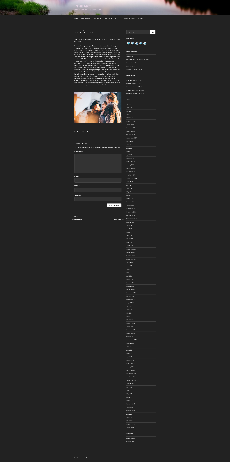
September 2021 (131, 299)
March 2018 (129, 421)
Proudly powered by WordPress (83, 458)
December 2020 (131, 330)
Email (77, 186)
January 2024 (130, 205)
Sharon (93, 30)
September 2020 (131, 340)
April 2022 (129, 276)
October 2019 (130, 377)
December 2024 (131, 168)
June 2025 (129, 148)
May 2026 (129, 111)
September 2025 (131, 138)
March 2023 (130, 239)
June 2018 (129, 414)
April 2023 (129, 235)
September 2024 (131, 178)
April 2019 (129, 397)
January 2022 (130, 286)
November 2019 (131, 373)
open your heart (129, 18)
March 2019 (129, 400)
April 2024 (129, 195)
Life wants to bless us (133, 63)
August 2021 (130, 303)
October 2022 (130, 256)
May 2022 (129, 272)
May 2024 (129, 192)
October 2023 (130, 215)
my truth (118, 18)
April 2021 (129, 316)
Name (77, 176)
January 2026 (130, 124)
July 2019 (129, 387)
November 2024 (131, 171)
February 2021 (130, 323)
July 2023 (129, 225)
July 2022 (129, 266)
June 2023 (129, 229)
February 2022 (130, 283)
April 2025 (129, 155)
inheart (82, 6)
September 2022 (131, 259)
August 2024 (130, 182)
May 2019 (129, 394)
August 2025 (130, 141)
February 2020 (130, 363)
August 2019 (130, 383)
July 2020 (129, 346)
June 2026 (129, 107)
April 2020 (129, 357)
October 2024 (130, 175)
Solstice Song (130, 66)
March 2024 (130, 198)
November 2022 (131, 252)
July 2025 (129, 145)
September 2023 (131, 219)
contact (140, 18)
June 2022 (129, 269)
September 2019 (131, 380)
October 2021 (130, 296)
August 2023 (130, 222)
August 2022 (130, 262)
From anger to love (138, 93)
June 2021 (129, 309)
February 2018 (130, 424)
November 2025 (131, 131)
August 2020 (130, 343)
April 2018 (129, 417)
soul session (98, 18)
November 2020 (131, 333)
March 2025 (130, 158)
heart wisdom (85, 18)
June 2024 (129, 188)
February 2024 (130, 202)
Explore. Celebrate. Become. (135, 69)
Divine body (129, 56)
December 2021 (131, 289)
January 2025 (130, 165)
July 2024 (129, 185)
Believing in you (137, 80)
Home (76, 18)
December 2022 (131, 249)
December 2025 (131, 128)
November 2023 (131, 212)
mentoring (108, 18)
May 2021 (129, 313)
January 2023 (130, 245)
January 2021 (130, 326)
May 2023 (129, 232)
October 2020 (130, 336)
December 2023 (131, 208)
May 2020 (129, 353)
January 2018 (130, 427)
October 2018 (130, 410)
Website (77, 195)
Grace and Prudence (139, 87)
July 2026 (129, 104)
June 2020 (129, 350)
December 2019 (131, 370)
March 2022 (130, 279)
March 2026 (130, 117)
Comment (78, 152)
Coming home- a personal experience (137, 59)
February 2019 (130, 404)
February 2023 (130, 242)
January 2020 (130, 367)
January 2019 (130, 407)
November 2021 (131, 293)
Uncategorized (130, 441)
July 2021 (129, 306)
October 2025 (130, 134)
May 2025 (129, 151)
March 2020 (130, 360)
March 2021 (129, 320)
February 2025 (130, 161)
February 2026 (130, 121)
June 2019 (129, 390)
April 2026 (129, 114)
